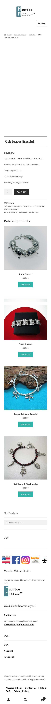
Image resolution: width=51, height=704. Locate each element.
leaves (31, 212)
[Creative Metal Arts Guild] (45, 560)
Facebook (9, 656)
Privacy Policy (21, 691)
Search (25, 700)
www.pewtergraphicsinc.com (19, 624)
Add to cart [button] (25, 284)
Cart (6, 644)
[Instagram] (25, 560)
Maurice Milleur (14, 687)
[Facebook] (16, 560)
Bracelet (32, 35)
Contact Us (10, 615)
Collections (38, 206)
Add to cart (21, 191)
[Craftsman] (35, 560)
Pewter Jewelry (20, 35)
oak (36, 212)
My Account (8, 700)
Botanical (18, 206)
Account (8, 650)
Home (9, 35)
